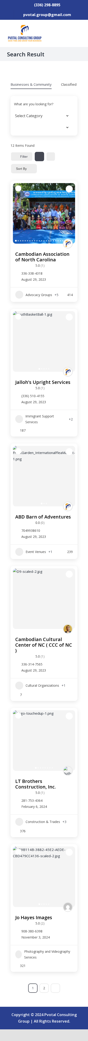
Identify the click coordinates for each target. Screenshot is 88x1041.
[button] (18, 213)
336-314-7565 (31, 664)
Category (21, 115)
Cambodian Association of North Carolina (42, 257)
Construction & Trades (43, 821)
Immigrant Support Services (39, 419)
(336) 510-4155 (32, 396)
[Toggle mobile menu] (79, 31)
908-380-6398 (31, 931)
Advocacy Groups (39, 295)
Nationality (22, 127)
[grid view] (39, 156)
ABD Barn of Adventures (43, 517)
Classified (69, 84)
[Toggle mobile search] (71, 31)
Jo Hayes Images (33, 917)
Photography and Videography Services (47, 954)
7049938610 (30, 531)
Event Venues (36, 552)
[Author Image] (68, 244)
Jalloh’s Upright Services (42, 382)
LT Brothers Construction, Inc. (35, 784)
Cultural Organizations (42, 685)
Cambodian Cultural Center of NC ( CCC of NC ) (43, 645)
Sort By (21, 169)
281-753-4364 (31, 801)
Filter (24, 156)
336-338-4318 (31, 273)
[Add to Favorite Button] (69, 188)
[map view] (50, 156)
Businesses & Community (31, 84)
